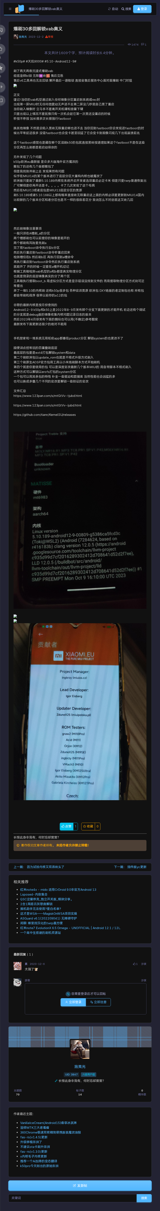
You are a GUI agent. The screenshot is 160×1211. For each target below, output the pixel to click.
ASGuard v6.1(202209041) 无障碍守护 (48, 918)
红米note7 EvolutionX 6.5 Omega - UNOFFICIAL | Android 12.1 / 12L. (71, 928)
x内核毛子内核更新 (33, 1156)
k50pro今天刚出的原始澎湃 (39, 1166)
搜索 (144, 1198)
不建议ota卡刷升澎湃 (35, 1147)
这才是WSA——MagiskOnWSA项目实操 (48, 914)
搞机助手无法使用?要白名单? (40, 909)
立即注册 (99, 1002)
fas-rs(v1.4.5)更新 (34, 1137)
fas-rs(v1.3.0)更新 (33, 1152)
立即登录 (74, 1002)
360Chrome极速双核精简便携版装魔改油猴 (50, 1132)
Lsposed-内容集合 (34, 894)
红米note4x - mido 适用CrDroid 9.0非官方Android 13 (58, 890)
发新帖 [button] (81, 1186)
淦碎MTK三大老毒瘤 (34, 1128)
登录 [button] (143, 9)
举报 (50, 36)
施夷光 (23, 36)
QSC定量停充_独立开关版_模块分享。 (47, 899)
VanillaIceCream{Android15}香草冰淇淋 (48, 1123)
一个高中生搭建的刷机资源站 (40, 933)
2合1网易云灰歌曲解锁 (36, 904)
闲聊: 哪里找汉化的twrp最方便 (41, 923)
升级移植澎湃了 (31, 1142)
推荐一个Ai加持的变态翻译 (38, 1161)
